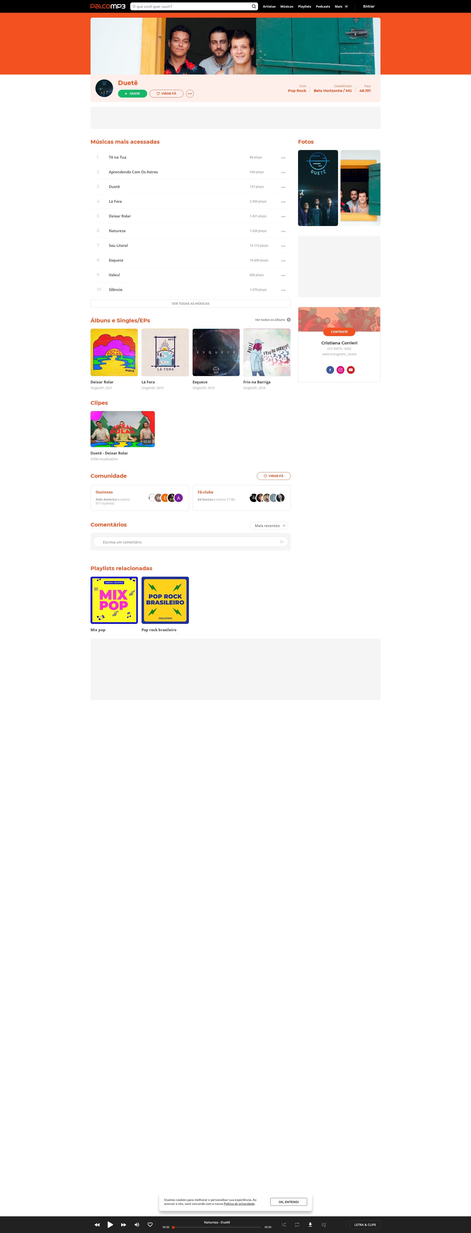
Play (110, 1224)
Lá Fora (115, 201)
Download (310, 1224)
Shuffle (283, 1224)
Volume (137, 1224)
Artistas (269, 6)
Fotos (306, 141)
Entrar (369, 6)
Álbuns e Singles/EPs (120, 320)
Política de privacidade (239, 1204)
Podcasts (323, 6)
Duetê (128, 83)
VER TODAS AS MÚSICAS (190, 303)
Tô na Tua (117, 157)
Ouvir (135, 93)
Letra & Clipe (365, 1224)
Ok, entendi (289, 1202)
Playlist (323, 1224)
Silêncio (115, 289)
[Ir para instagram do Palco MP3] (340, 370)
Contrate (339, 332)
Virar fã (168, 93)
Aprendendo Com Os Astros (133, 172)
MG (349, 90)
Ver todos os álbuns (270, 319)
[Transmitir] (336, 1224)
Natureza (117, 230)
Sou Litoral (118, 245)
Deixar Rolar (120, 216)
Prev (97, 1224)
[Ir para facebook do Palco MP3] (330, 370)
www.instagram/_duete (339, 354)
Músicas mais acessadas (125, 141)
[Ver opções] (190, 94)
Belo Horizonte (328, 90)
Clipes (99, 403)
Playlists (304, 6)
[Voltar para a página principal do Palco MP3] (109, 6)
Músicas (286, 6)
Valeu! (114, 275)
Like (150, 1224)
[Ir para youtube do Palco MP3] (351, 370)
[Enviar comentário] (283, 542)
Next (123, 1224)
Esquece (116, 260)
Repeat (297, 1224)
